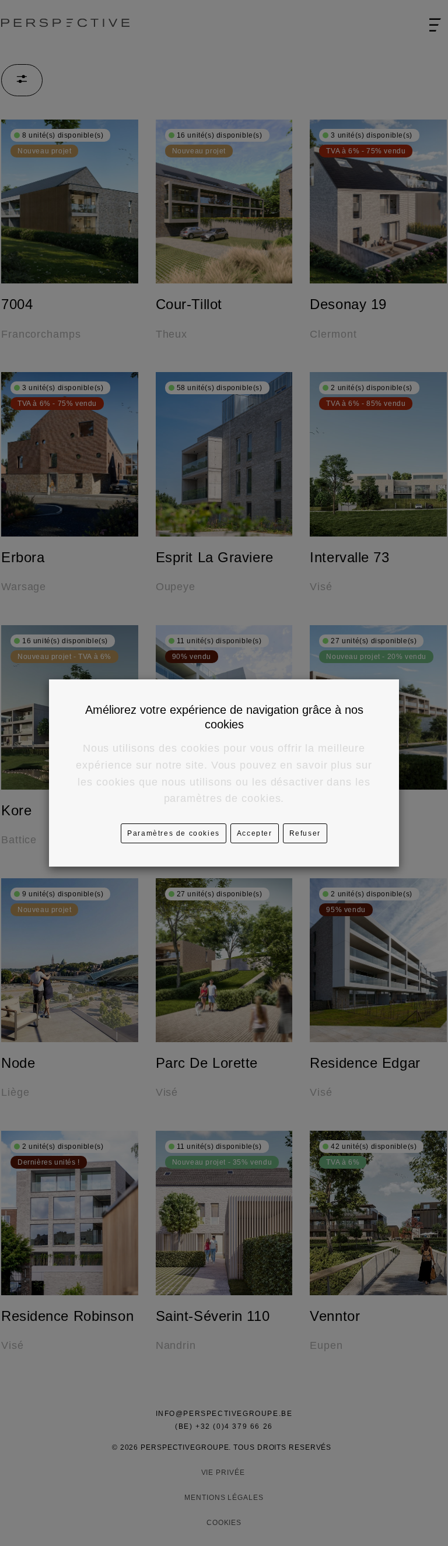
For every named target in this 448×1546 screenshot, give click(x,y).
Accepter (254, 833)
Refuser (305, 833)
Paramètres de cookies (173, 833)
